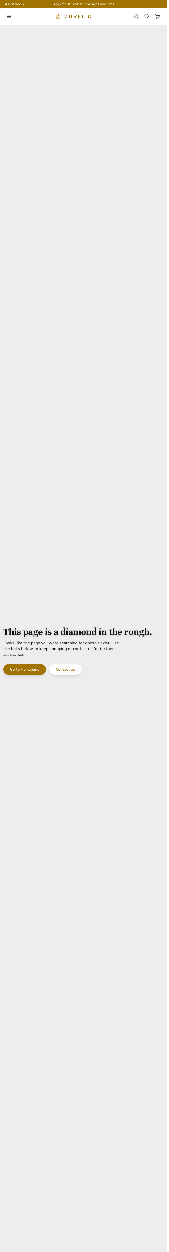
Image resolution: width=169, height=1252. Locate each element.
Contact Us (65, 669)
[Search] (136, 16)
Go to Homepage (24, 669)
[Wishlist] (146, 16)
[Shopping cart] (157, 16)
